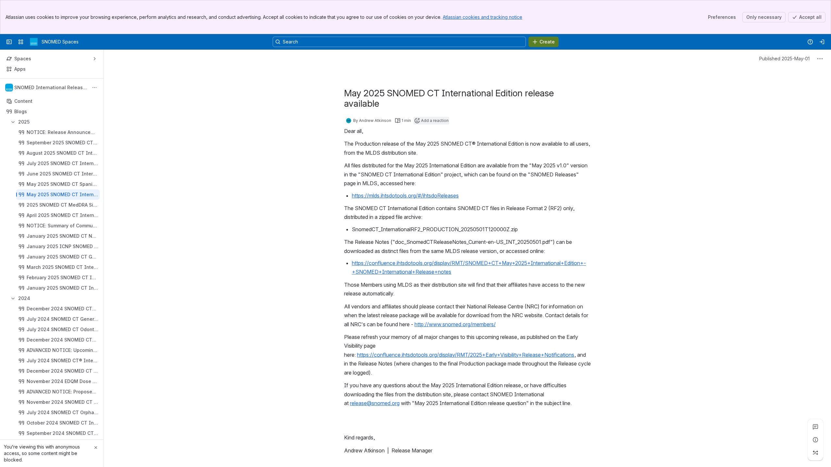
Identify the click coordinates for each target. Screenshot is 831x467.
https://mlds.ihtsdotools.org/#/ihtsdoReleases (405, 195)
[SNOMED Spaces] (34, 42)
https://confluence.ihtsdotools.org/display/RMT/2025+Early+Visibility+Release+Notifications (465, 355)
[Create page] (815, 453)
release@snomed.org (375, 403)
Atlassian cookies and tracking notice (482, 17)
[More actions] (94, 87)
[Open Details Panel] (815, 440)
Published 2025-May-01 (784, 58)
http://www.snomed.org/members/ (455, 324)
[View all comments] (815, 427)
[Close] (96, 447)
